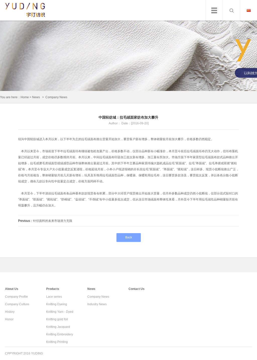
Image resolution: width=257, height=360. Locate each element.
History (10, 312)
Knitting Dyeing (56, 304)
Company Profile (16, 296)
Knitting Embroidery (59, 334)
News (36, 97)
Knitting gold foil (57, 319)
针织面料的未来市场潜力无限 (52, 221)
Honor (9, 319)
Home (25, 97)
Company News (98, 296)
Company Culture (17, 304)
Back (128, 237)
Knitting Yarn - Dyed (59, 312)
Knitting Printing (57, 342)
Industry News (97, 304)
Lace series (54, 296)
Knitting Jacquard (58, 327)
